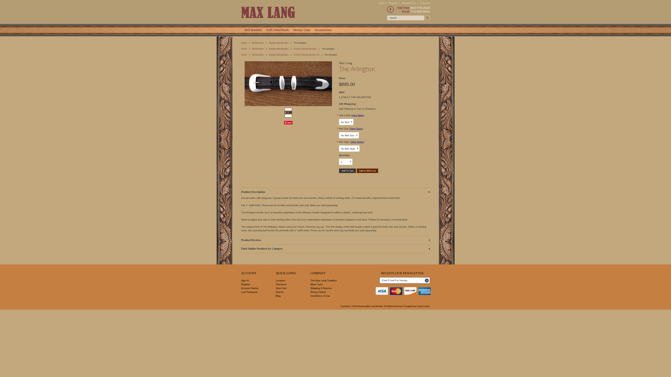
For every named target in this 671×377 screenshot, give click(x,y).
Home (244, 43)
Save (289, 122)
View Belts (357, 115)
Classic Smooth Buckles (305, 49)
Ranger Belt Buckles (278, 43)
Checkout (425, 3)
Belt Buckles (253, 30)
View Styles (357, 142)
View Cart (281, 288)
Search (280, 292)
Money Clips (302, 30)
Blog (278, 295)
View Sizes (356, 128)
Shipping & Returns (321, 288)
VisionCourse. (423, 306)
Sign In (245, 280)
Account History (249, 288)
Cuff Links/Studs (277, 30)
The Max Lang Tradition (323, 280)
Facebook (390, 9)
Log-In (381, 3)
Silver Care (316, 284)
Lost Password (249, 292)
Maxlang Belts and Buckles (370, 306)
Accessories (323, 30)
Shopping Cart (409, 3)
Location (280, 280)
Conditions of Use (320, 295)
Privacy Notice (318, 292)
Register (393, 3)
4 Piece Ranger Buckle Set (306, 55)
